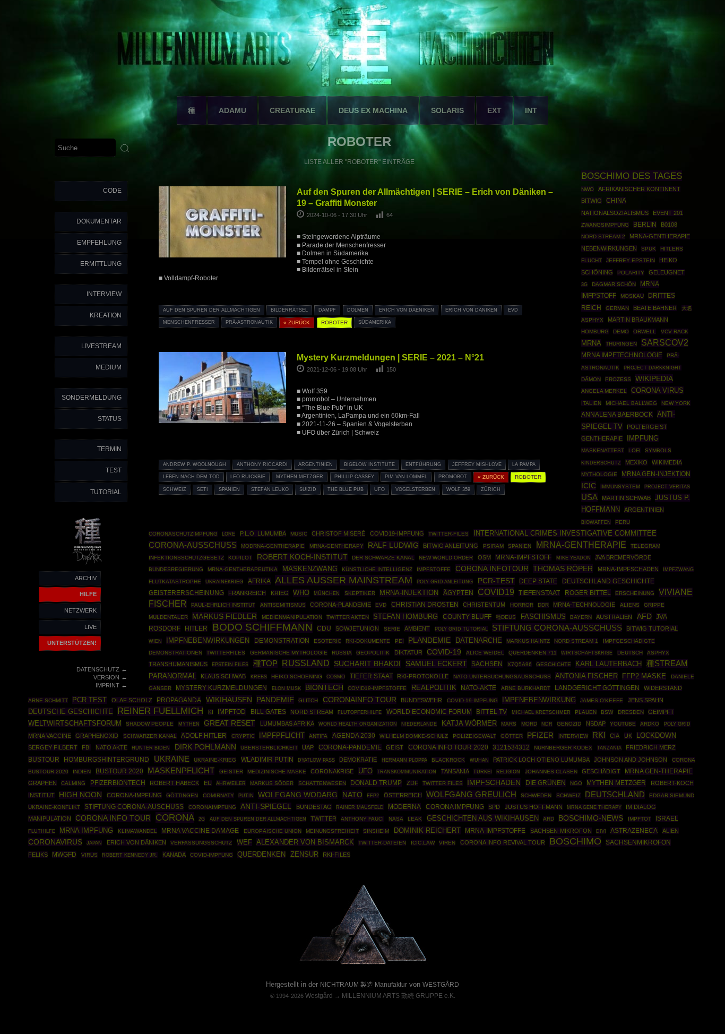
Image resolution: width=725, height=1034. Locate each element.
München (327, 593)
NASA (396, 819)
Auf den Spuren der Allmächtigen (211, 310)
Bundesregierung (176, 569)
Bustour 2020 (119, 771)
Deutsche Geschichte (70, 712)
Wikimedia (667, 462)
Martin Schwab (626, 498)
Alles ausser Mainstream (343, 580)
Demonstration (281, 640)
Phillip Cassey (354, 476)
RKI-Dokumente (368, 641)
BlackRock (448, 760)
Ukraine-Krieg (215, 760)
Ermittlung (101, 264)
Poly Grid (677, 724)
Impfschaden (494, 782)
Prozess (618, 379)
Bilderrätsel (289, 310)
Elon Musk (286, 688)
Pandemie (275, 699)
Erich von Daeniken (406, 310)
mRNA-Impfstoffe (495, 830)
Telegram (645, 546)
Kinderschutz (601, 463)
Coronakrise (331, 771)
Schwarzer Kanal (150, 736)
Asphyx (658, 653)
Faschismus (543, 617)
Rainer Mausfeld (360, 807)
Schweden (536, 795)
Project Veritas (667, 486)
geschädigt (601, 771)
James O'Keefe (601, 700)
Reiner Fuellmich (160, 711)
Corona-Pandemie (350, 747)
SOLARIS (447, 110)
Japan (94, 843)
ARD (548, 819)
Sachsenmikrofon (638, 842)
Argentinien (315, 464)
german (617, 308)
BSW (607, 712)
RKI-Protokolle (422, 676)
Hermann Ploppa (404, 760)
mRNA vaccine (49, 736)
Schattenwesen (322, 783)
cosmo (335, 676)
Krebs (259, 676)
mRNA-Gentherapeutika (243, 569)
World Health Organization (357, 724)
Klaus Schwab (223, 676)
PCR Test (89, 700)
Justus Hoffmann (534, 807)
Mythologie (599, 474)
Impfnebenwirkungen (207, 640)
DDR (543, 605)
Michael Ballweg (631, 403)
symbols (658, 450)
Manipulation (49, 818)
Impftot (639, 819)
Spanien (229, 489)
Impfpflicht (282, 735)
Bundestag (314, 807)
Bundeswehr (421, 700)
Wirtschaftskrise (586, 653)
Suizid (307, 489)
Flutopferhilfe (360, 712)
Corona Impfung (455, 807)
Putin (246, 795)
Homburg (595, 331)
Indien (82, 771)
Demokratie (358, 759)
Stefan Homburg (405, 617)
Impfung (643, 438)
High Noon (80, 795)
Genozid (569, 724)
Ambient (417, 628)
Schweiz (174, 489)
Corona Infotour (492, 568)
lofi (634, 450)
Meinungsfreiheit (332, 831)
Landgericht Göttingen (597, 688)
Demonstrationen (175, 653)
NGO (576, 783)
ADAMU (232, 110)
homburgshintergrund (106, 759)
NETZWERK (80, 610)
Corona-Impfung (134, 795)
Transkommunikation (406, 771)
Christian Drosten (425, 604)
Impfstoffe (434, 569)
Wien (155, 641)
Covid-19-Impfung (472, 700)
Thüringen (621, 344)
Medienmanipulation (292, 617)
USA (589, 497)
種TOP (265, 663)
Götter (511, 736)
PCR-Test (496, 581)
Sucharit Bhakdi (367, 664)
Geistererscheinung (186, 593)
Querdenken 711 (532, 653)
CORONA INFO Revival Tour (502, 842)
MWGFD (64, 854)
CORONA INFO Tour (113, 818)
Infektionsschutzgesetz (186, 558)
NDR (547, 724)
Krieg (280, 593)
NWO (587, 189)
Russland (306, 663)
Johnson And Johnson (630, 759)
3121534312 (511, 747)
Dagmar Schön (614, 284)
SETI (202, 489)
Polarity (630, 272)
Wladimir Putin (267, 759)
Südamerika (374, 322)
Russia (342, 653)
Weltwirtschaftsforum (75, 723)
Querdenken (261, 854)
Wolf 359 (458, 489)
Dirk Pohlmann (205, 747)
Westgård (319, 995)
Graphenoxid (96, 736)
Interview (104, 294)
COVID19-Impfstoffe (377, 688)
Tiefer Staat (371, 676)
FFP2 (373, 795)
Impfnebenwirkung (539, 700)
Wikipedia (654, 378)
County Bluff (467, 617)
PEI (399, 641)
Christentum (484, 604)
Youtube (623, 724)
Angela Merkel (604, 391)
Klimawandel (137, 831)
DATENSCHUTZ (97, 669)
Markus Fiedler (224, 616)
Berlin (645, 224)
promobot (452, 476)
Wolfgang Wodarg (298, 794)
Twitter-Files (448, 534)
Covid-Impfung (211, 855)
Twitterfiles (225, 653)
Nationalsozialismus (615, 213)
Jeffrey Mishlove (477, 464)
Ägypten (458, 592)
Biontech (324, 687)
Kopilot (240, 558)
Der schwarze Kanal (383, 558)
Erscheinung (634, 593)
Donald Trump (376, 783)
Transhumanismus (178, 664)
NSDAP (596, 723)
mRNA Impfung (86, 830)
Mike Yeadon (573, 558)
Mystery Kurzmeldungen (221, 688)
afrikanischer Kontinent (639, 189)
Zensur (304, 854)
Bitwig (591, 200)
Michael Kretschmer (541, 712)
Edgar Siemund (671, 795)
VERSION (106, 677)
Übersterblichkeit (269, 748)
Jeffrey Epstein (630, 260)
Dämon (591, 379)
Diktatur (408, 652)
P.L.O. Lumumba (263, 533)
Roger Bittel (588, 593)
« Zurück (296, 322)
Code (112, 190)
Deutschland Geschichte (608, 581)
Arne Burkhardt (525, 688)
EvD (513, 310)
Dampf (327, 310)
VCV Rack (674, 331)
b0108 (669, 224)
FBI (86, 747)
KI (210, 712)
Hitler (196, 628)
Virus (89, 855)
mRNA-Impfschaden (628, 569)
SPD (494, 807)
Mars (508, 724)
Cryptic (243, 736)
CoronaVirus (55, 842)
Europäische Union (272, 831)
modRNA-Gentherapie (273, 546)
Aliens (630, 605)
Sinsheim (376, 831)
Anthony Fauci (362, 819)
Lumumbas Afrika (287, 723)
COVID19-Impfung (397, 533)
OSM (484, 557)
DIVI (601, 831)
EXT (494, 110)
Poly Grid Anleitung (445, 581)
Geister (231, 771)
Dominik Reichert (427, 830)
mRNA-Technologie (584, 604)
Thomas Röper (563, 568)
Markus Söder (272, 783)
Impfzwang (678, 569)
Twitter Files (442, 783)
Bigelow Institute (369, 464)
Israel (666, 818)
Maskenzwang (310, 569)
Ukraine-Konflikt (54, 807)
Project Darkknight (652, 367)
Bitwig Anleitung (450, 545)
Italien (591, 403)
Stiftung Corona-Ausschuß (557, 627)
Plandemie (429, 640)
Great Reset (229, 723)
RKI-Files (336, 854)
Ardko (649, 724)
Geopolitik (373, 653)
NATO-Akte (478, 687)
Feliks (38, 854)
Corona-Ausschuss (193, 545)
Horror (521, 605)
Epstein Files (230, 664)
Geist (394, 747)
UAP (308, 747)
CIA (614, 736)
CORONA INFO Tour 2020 (448, 747)
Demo (621, 331)
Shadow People (150, 724)
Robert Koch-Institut (302, 557)
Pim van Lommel (406, 476)
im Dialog (641, 807)
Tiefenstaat (539, 593)
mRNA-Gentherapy (336, 546)
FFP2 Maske (644, 676)
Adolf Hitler (204, 735)
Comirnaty (218, 795)
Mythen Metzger (299, 476)
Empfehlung (99, 242)
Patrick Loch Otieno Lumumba (541, 759)
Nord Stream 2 (603, 236)
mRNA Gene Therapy (594, 807)
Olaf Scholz (131, 700)
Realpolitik (433, 688)
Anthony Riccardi (262, 464)
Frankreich (247, 593)
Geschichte (553, 664)
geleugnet (667, 272)
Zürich (490, 489)
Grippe (654, 605)
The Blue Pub (345, 489)
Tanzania (609, 748)
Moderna (404, 807)
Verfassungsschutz (201, 843)
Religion (508, 771)
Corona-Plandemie (340, 604)
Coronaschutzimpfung (183, 534)
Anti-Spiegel (265, 807)
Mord (529, 724)
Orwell (644, 331)
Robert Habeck (174, 783)
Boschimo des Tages (631, 175)
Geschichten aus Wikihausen (483, 818)
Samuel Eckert (436, 663)
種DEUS (506, 617)
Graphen (42, 783)
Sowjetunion (357, 628)
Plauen (586, 712)
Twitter (323, 818)
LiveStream (101, 346)
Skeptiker (359, 593)
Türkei (482, 771)
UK (628, 736)
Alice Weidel (485, 653)
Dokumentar (99, 221)
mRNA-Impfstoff (523, 557)
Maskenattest (602, 450)
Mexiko (636, 462)
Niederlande (419, 724)
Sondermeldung (92, 397)
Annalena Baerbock (617, 414)
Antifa (318, 736)
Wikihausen (229, 699)
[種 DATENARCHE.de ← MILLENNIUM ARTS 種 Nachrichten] (88, 565)
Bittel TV (491, 712)
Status (110, 419)
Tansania (455, 771)
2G (201, 819)
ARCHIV (86, 578)
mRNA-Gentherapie (581, 544)
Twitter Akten (347, 617)
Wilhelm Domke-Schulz (413, 736)
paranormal (172, 676)
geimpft (661, 712)
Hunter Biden (151, 748)
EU (208, 783)
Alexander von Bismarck (305, 842)
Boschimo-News (590, 818)
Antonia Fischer (586, 676)
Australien (614, 617)
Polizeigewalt (474, 736)
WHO (301, 593)
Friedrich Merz (651, 747)
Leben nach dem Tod (191, 476)
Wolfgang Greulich (471, 794)
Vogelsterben (415, 489)
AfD (644, 617)
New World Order (446, 558)
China (616, 200)
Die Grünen (545, 783)
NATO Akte (111, 747)
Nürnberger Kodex (563, 748)
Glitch (308, 700)
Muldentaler (168, 617)
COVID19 (496, 592)
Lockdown (656, 735)
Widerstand (663, 688)
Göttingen (182, 795)
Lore (228, 534)
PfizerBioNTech (117, 783)
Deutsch (630, 653)
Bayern (581, 617)
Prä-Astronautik (249, 322)
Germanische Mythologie (288, 653)
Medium (109, 367)
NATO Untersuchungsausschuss (502, 676)
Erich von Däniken (471, 310)
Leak (415, 819)
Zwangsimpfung (605, 225)
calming (73, 783)
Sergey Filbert (52, 747)
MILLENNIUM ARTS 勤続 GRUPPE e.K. (398, 995)
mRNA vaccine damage (200, 831)
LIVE (90, 627)
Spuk (648, 249)
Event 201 (668, 213)
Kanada (174, 854)
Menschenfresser (189, 322)
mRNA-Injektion (408, 593)
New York (676, 403)
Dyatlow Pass (316, 760)
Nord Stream (311, 712)
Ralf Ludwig (393, 545)
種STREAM (667, 663)
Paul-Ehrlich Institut (223, 605)
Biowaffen (596, 522)
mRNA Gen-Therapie (659, 771)
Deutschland (615, 794)
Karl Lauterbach (608, 664)
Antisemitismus (283, 605)
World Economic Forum (429, 712)
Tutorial (106, 492)
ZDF (412, 783)
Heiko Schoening (296, 676)
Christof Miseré (338, 533)
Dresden (631, 712)
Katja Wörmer (469, 723)
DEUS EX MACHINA (373, 110)
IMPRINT (107, 685)
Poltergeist (647, 427)
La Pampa (524, 464)
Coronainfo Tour (359, 700)
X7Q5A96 (519, 664)
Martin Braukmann (638, 319)
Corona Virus (657, 390)
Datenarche (478, 640)
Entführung (423, 464)
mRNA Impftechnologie (621, 355)
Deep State (538, 581)
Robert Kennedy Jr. (130, 855)
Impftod (232, 712)
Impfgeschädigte (629, 641)
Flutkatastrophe (175, 581)
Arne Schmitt (48, 700)
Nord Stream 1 (576, 641)
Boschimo (575, 841)
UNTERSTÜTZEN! (72, 643)
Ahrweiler (231, 783)
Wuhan (479, 760)
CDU (324, 628)
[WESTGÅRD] (362, 962)
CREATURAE (292, 110)
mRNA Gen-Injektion (656, 474)
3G (584, 284)
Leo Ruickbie (247, 476)
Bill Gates (268, 712)
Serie (392, 629)
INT (531, 110)
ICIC (588, 485)
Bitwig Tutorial (652, 628)
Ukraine (171, 759)
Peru (622, 522)
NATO (352, 794)
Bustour (43, 759)
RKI (599, 735)
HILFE (88, 594)
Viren (447, 843)
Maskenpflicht (181, 770)
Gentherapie (602, 438)
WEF (244, 842)
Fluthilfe (41, 831)
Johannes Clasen (551, 771)
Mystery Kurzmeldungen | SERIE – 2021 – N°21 (390, 357)
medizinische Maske (276, 771)
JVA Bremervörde (623, 557)
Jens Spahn (645, 700)
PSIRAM (493, 546)
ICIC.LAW (423, 843)
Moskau (632, 296)
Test (114, 470)
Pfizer (540, 735)
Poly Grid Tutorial (461, 629)
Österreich (403, 795)
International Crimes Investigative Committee (565, 533)
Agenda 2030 (353, 735)
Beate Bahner (655, 308)
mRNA (591, 343)
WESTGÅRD (440, 984)
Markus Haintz (528, 641)
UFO (379, 489)
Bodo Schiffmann (262, 627)
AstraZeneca (634, 830)
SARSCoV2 (664, 342)
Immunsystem (620, 486)
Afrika (259, 581)
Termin (109, 449)
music (298, 534)
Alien (670, 831)
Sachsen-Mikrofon (561, 831)
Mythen (189, 724)
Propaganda (179, 700)
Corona (175, 817)
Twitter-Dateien (382, 843)
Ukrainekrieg (224, 581)
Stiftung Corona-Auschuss (134, 807)
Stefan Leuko (270, 489)
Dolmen (357, 310)
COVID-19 (444, 652)
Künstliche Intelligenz (377, 569)
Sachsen (487, 664)
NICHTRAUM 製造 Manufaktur (363, 984)
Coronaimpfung (212, 807)
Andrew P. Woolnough (194, 464)
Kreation (106, 315)
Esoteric (327, 641)
